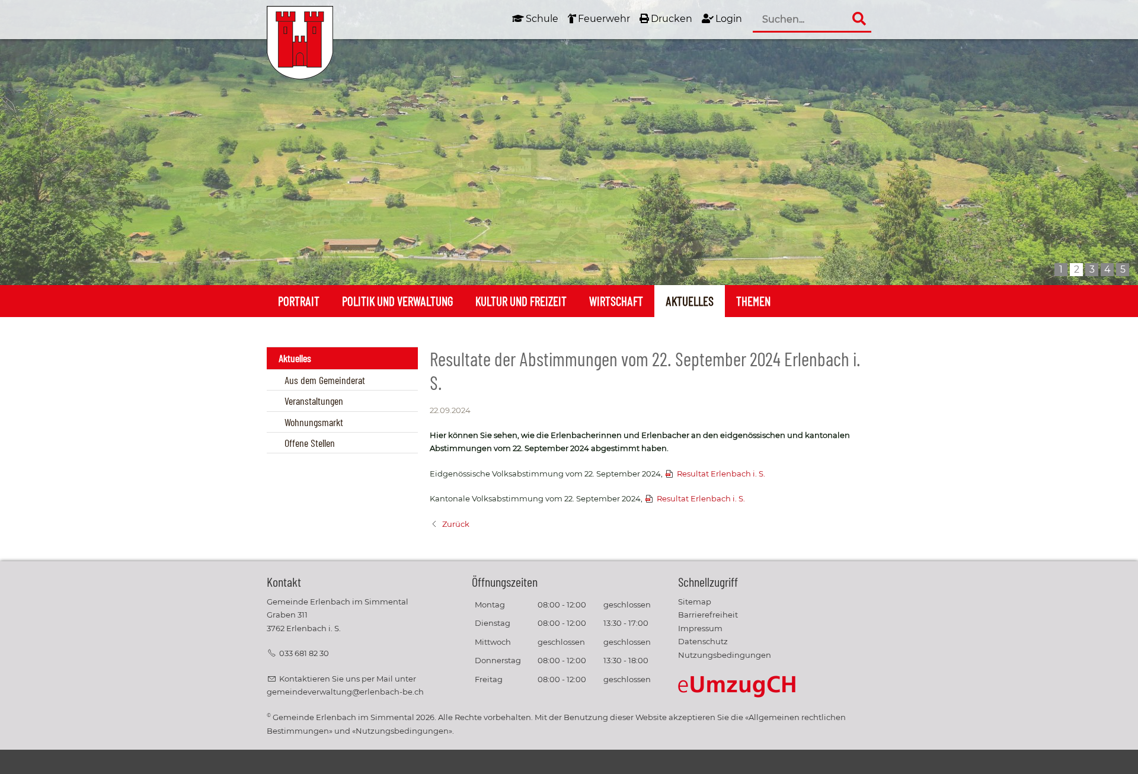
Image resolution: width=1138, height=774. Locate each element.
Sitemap (694, 601)
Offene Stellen (309, 442)
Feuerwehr (604, 18)
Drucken (671, 18)
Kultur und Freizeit (521, 300)
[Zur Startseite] (300, 42)
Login (728, 18)
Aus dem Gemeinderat (324, 379)
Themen (753, 300)
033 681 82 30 (304, 653)
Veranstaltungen (313, 400)
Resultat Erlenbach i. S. (721, 473)
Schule (542, 18)
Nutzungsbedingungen (724, 655)
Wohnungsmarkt (313, 421)
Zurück (455, 524)
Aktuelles (690, 300)
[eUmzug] (737, 686)
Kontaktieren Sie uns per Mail (336, 678)
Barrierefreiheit (708, 614)
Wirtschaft (616, 300)
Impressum (700, 628)
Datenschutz (703, 641)
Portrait (298, 300)
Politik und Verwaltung (397, 300)
